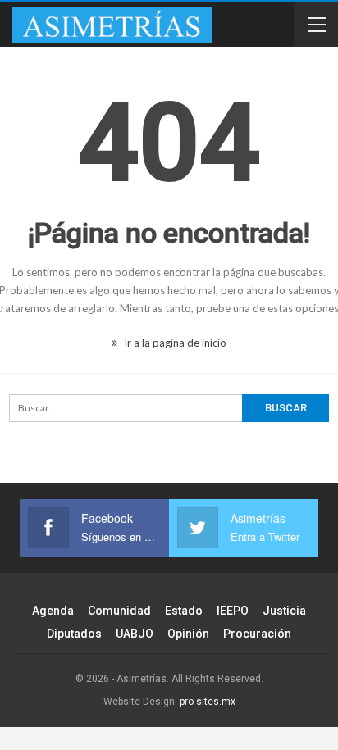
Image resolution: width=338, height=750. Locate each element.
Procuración (257, 633)
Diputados (74, 633)
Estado (184, 610)
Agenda (53, 610)
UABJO (134, 633)
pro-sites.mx (207, 701)
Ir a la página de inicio (173, 342)
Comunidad (119, 610)
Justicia (284, 610)
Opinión (188, 633)
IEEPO (233, 610)
